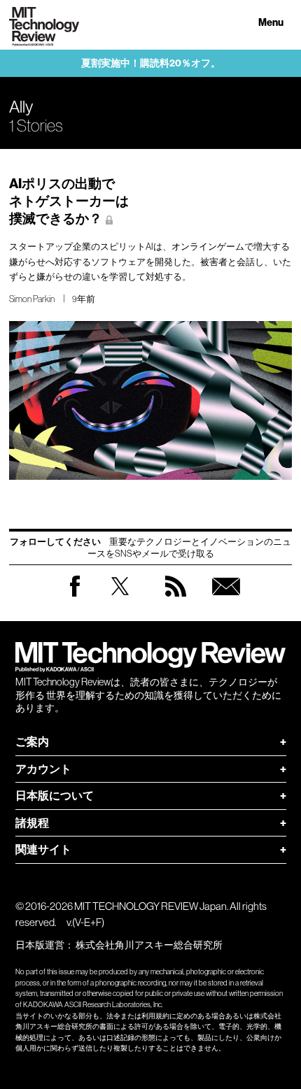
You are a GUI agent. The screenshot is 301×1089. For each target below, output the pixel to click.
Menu (271, 23)
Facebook (75, 596)
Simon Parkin (32, 299)
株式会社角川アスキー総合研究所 (149, 945)
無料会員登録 (226, 599)
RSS (175, 599)
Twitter (120, 599)
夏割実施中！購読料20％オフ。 (150, 63)
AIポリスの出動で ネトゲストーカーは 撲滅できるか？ (69, 201)
